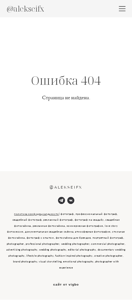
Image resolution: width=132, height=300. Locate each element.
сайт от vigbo (66, 284)
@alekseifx (25, 9)
